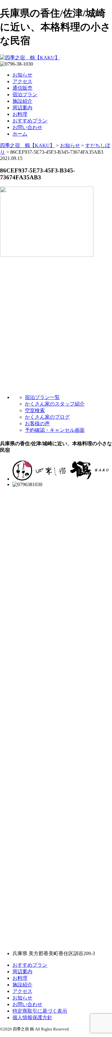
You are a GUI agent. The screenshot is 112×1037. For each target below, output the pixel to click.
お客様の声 (37, 423)
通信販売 (22, 88)
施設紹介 (22, 101)
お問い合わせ (27, 127)
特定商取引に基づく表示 (39, 1011)
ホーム (19, 134)
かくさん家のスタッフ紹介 (55, 403)
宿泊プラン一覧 (42, 397)
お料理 (19, 114)
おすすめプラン (29, 120)
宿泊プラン (24, 94)
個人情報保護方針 (32, 1017)
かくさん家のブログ (47, 417)
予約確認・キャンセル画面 (55, 430)
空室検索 (35, 410)
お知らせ (22, 74)
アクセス (22, 81)
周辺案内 (22, 107)
